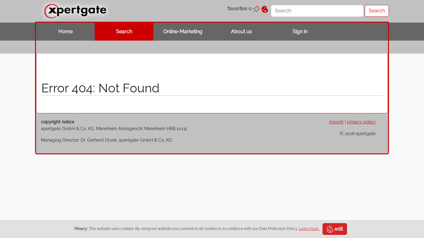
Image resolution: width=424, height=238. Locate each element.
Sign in (300, 31)
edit (338, 229)
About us (241, 31)
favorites (240, 8)
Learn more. (309, 229)
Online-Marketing (182, 31)
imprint (336, 121)
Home (65, 31)
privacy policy (361, 121)
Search (124, 31)
